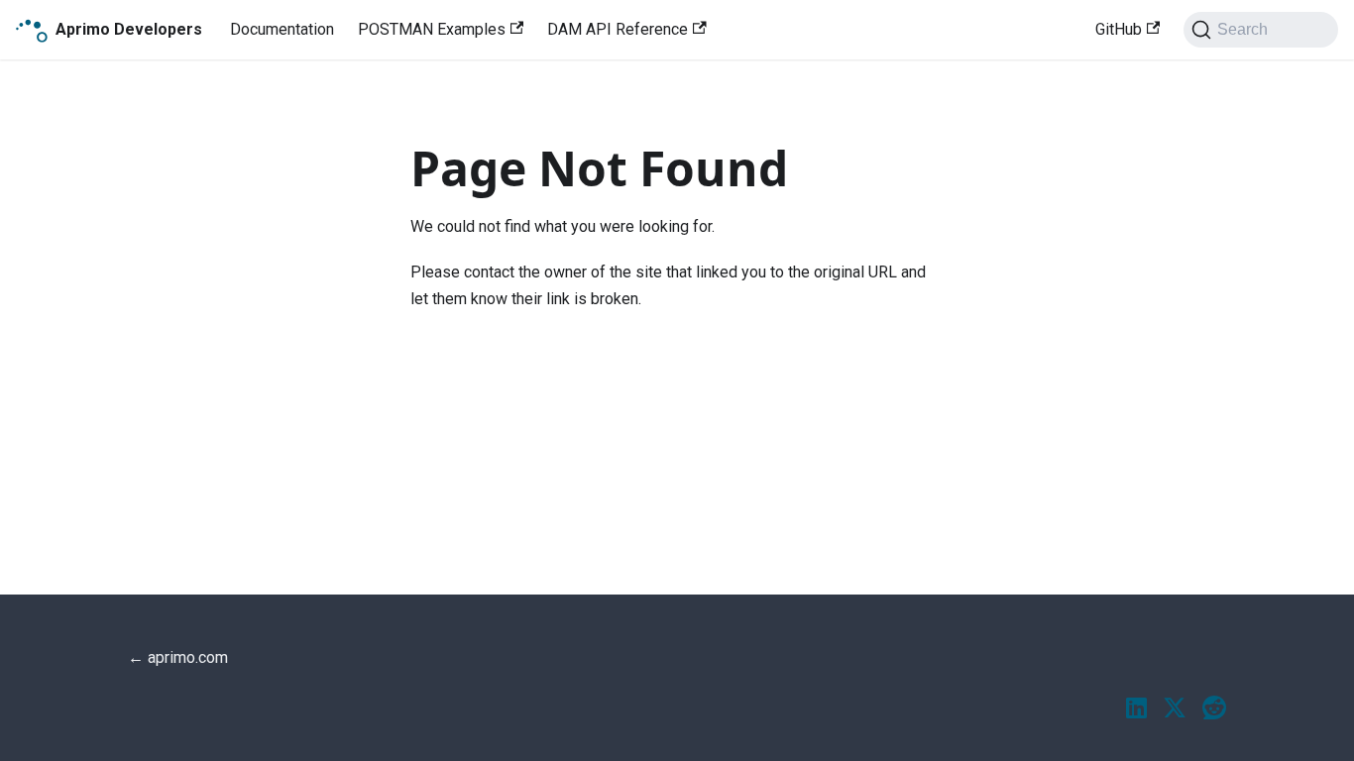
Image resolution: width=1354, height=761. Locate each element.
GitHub (1118, 29)
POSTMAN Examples (432, 29)
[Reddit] (1214, 709)
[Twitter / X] (1174, 709)
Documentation (282, 29)
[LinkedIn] (1136, 709)
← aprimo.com (178, 657)
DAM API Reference (617, 29)
